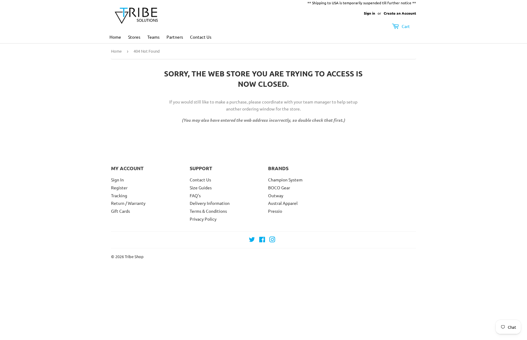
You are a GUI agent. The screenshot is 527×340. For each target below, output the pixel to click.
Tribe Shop (134, 256)
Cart (405, 26)
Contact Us (200, 37)
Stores (134, 37)
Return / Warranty (128, 203)
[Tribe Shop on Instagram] (272, 240)
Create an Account (400, 13)
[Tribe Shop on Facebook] (262, 240)
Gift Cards (120, 211)
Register (119, 187)
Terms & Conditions (208, 211)
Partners (175, 37)
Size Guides (201, 187)
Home (115, 37)
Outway (275, 195)
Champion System (285, 179)
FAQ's (195, 195)
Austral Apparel (283, 203)
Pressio (275, 211)
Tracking (119, 195)
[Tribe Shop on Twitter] (252, 240)
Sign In (117, 179)
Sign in (369, 13)
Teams (153, 37)
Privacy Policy (203, 219)
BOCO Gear (279, 187)
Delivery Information (210, 203)
